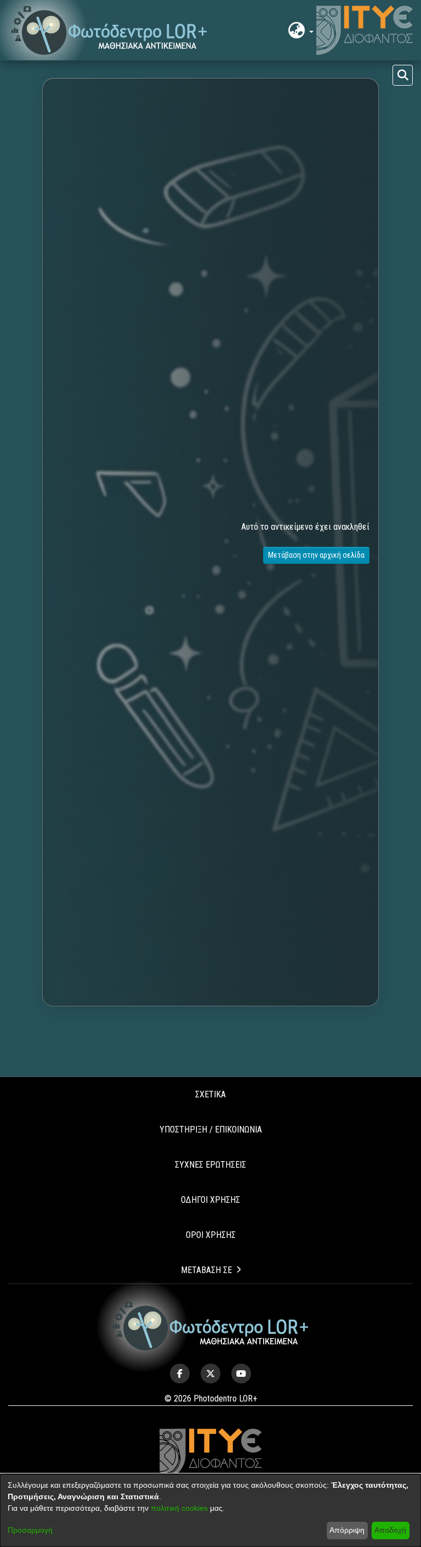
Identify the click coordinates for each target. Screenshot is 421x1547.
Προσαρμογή (30, 1530)
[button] (109, 30)
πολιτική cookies (179, 1508)
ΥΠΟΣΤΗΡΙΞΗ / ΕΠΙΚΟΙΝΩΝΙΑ (211, 1129)
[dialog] (210, 1510)
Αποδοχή (390, 1530)
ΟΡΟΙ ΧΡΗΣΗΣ (211, 1235)
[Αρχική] (210, 1326)
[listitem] (180, 1373)
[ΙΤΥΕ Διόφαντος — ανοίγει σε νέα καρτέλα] (364, 30)
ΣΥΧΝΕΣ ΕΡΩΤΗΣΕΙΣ (210, 1164)
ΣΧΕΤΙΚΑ (210, 1094)
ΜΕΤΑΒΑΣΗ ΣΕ (206, 1270)
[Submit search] (402, 75)
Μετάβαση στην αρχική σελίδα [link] (316, 555)
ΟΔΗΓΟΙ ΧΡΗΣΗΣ (210, 1200)
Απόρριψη (347, 1530)
